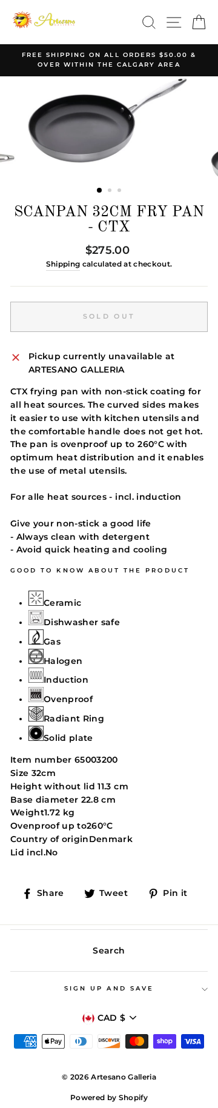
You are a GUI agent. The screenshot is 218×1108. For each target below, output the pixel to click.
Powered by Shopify (109, 1097)
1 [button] (100, 191)
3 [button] (120, 191)
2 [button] (111, 191)
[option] (109, 60)
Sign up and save (109, 988)
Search (109, 950)
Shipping (63, 264)
